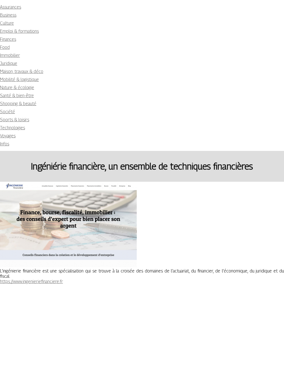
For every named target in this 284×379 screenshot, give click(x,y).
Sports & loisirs (14, 119)
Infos (4, 143)
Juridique (8, 63)
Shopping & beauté (18, 103)
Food (5, 47)
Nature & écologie (17, 87)
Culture (7, 23)
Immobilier (10, 55)
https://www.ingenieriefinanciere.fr (31, 281)
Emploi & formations (19, 31)
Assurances (10, 7)
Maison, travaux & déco (21, 71)
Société (7, 111)
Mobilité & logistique (19, 79)
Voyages (8, 135)
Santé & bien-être (17, 95)
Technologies (12, 127)
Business (8, 15)
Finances (8, 39)
